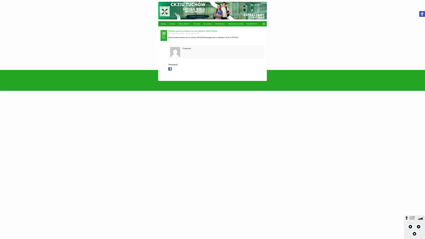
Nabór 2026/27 (184, 24)
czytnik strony (412, 218)
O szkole (172, 24)
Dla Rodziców (220, 24)
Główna (163, 24)
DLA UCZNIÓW (231, 37)
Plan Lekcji (197, 24)
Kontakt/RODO (252, 24)
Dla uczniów (207, 24)
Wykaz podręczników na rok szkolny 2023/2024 (192, 31)
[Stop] (414, 234)
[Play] (410, 227)
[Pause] (418, 227)
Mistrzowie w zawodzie (236, 24)
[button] (422, 14)
